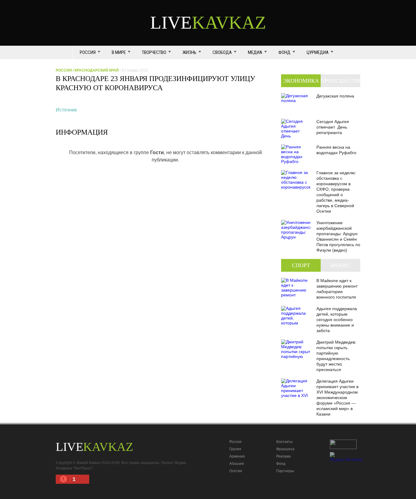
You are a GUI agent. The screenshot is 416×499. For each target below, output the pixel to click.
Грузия (235, 449)
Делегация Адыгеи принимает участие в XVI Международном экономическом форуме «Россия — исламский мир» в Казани (337, 397)
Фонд (284, 52)
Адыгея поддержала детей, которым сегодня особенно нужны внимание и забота (336, 319)
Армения (237, 456)
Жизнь (189, 52)
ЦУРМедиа (318, 52)
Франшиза (285, 449)
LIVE (208, 22)
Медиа (255, 52)
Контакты (284, 442)
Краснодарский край (97, 70)
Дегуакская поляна (335, 96)
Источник (66, 109)
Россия (88, 52)
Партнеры (285, 471)
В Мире (119, 52)
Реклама (283, 456)
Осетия (235, 471)
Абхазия (236, 464)
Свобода (222, 52)
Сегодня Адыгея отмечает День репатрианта (332, 127)
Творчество (154, 52)
